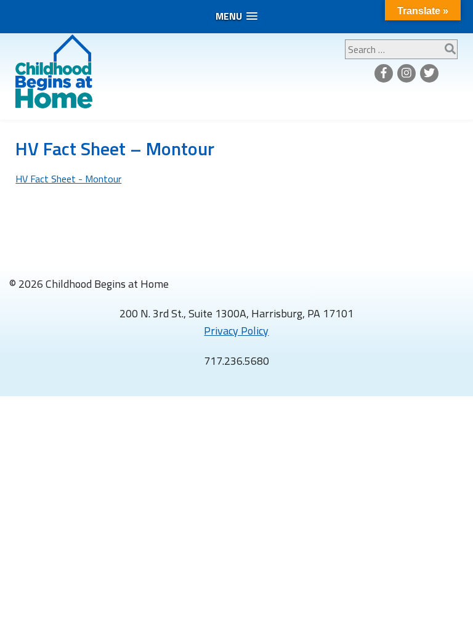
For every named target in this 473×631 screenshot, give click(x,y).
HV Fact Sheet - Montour (68, 178)
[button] (236, 16)
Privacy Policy (236, 330)
